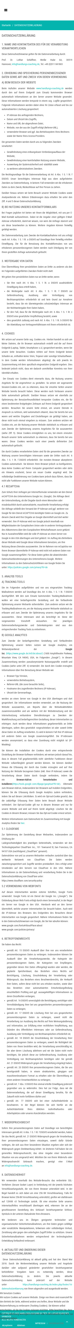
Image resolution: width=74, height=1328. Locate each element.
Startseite (6, 25)
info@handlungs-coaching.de (26, 64)
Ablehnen (21, 1325)
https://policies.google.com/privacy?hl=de (28, 567)
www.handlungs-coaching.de (50, 88)
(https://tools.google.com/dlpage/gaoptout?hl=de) (36, 784)
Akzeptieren (7, 1325)
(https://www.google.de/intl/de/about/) (24, 653)
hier (22, 823)
